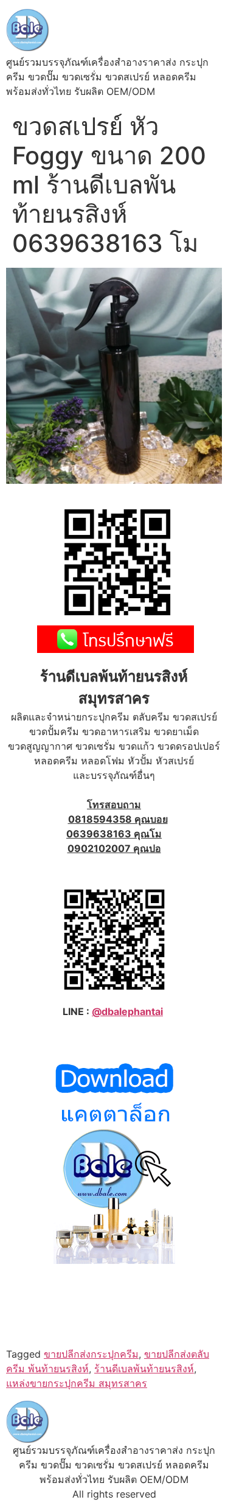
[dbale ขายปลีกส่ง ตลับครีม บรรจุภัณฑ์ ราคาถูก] (114, 1260)
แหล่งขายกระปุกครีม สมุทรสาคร (76, 1383)
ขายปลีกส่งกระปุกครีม (91, 1354)
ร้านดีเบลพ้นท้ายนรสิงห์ (144, 1369)
